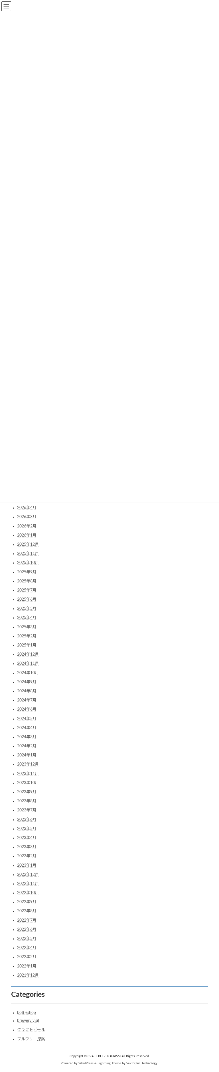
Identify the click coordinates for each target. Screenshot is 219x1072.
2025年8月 (26, 581)
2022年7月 (26, 920)
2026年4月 (26, 508)
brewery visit (28, 1021)
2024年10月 (28, 673)
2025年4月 (26, 618)
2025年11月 (28, 554)
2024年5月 (26, 719)
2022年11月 (28, 884)
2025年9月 (26, 572)
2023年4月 (26, 838)
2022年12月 (28, 875)
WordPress (86, 1063)
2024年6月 (26, 709)
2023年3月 (26, 847)
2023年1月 (26, 866)
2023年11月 (28, 774)
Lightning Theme (109, 1063)
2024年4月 (26, 728)
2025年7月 (26, 590)
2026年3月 (26, 517)
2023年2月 (26, 856)
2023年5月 (26, 829)
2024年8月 (26, 691)
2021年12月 (28, 975)
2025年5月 (26, 609)
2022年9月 (26, 902)
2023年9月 (26, 792)
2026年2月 (26, 526)
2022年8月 (26, 911)
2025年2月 (26, 636)
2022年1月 (26, 966)
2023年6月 (26, 820)
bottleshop (26, 1013)
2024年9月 (26, 682)
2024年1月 (26, 755)
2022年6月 (26, 930)
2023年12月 (28, 764)
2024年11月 (28, 664)
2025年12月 (28, 545)
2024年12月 (28, 654)
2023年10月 (28, 783)
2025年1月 (26, 645)
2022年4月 (26, 948)
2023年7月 (26, 810)
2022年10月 (28, 893)
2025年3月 (26, 627)
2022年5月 (26, 939)
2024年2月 (26, 746)
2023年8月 (26, 801)
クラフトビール (31, 1030)
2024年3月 (26, 737)
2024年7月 (26, 700)
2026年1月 (26, 535)
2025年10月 (28, 563)
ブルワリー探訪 (31, 1039)
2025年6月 (26, 600)
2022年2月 (26, 957)
